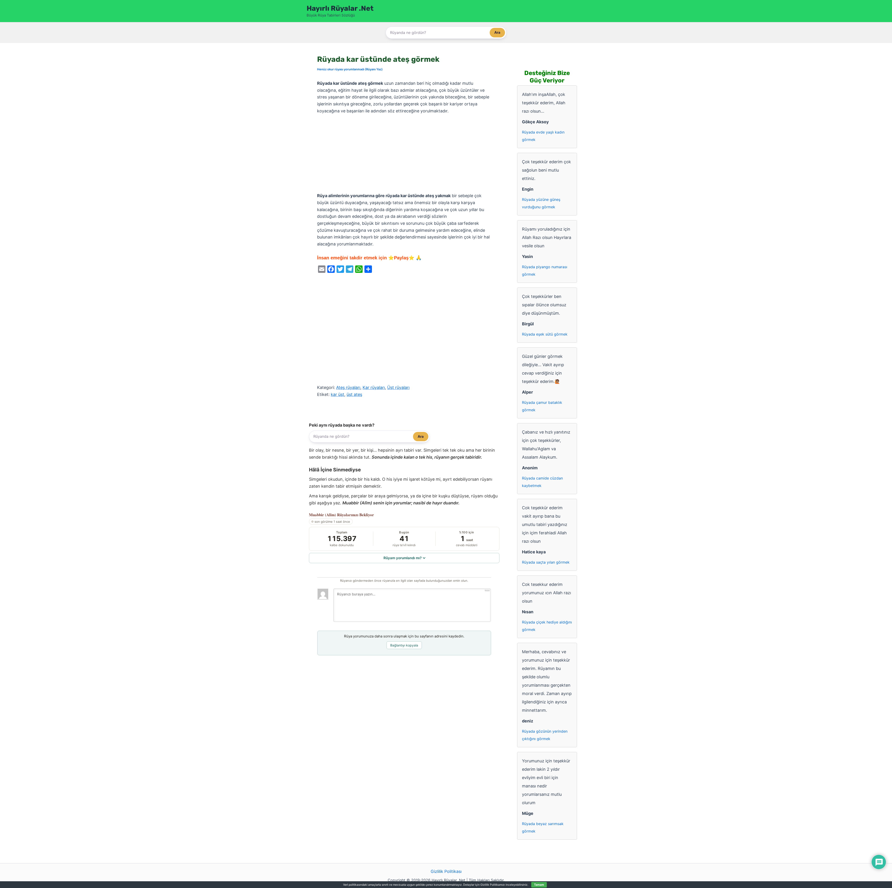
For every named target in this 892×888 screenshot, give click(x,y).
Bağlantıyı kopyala (404, 645)
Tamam (539, 884)
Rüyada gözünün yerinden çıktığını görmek (544, 735)
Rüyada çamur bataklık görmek (542, 406)
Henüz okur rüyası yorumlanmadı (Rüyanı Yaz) (350, 69)
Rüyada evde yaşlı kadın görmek (543, 136)
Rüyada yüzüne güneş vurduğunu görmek (541, 203)
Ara (497, 32)
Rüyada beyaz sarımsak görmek (543, 827)
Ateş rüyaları (348, 387)
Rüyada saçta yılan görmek (546, 562)
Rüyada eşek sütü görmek (544, 334)
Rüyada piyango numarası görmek (544, 270)
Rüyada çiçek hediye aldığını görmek (547, 626)
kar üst (337, 394)
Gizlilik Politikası (446, 871)
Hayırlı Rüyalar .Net (340, 8)
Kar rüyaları (374, 387)
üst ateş (354, 394)
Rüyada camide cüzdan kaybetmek (542, 482)
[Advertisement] (404, 153)
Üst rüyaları (398, 387)
